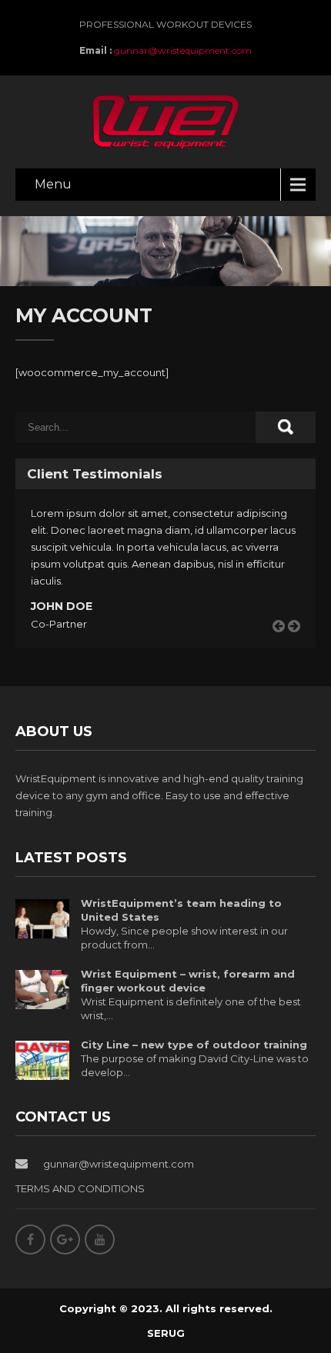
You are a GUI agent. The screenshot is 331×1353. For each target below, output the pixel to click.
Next (299, 643)
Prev (284, 643)
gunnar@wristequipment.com (183, 50)
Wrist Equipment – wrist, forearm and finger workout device (188, 981)
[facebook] (30, 1240)
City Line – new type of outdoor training (194, 1044)
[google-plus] (65, 1240)
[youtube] (100, 1240)
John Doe (61, 606)
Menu (53, 184)
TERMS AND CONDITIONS (80, 1188)
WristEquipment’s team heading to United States (181, 910)
